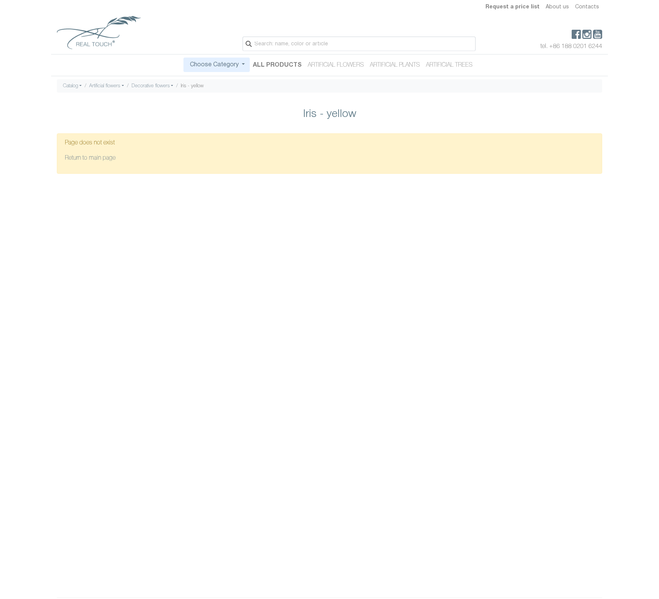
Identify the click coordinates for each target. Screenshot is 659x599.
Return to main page (90, 158)
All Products (277, 65)
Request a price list (512, 7)
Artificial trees (449, 65)
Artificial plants (395, 65)
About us (557, 7)
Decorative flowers (151, 86)
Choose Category (214, 64)
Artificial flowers (336, 65)
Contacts (587, 7)
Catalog (70, 86)
